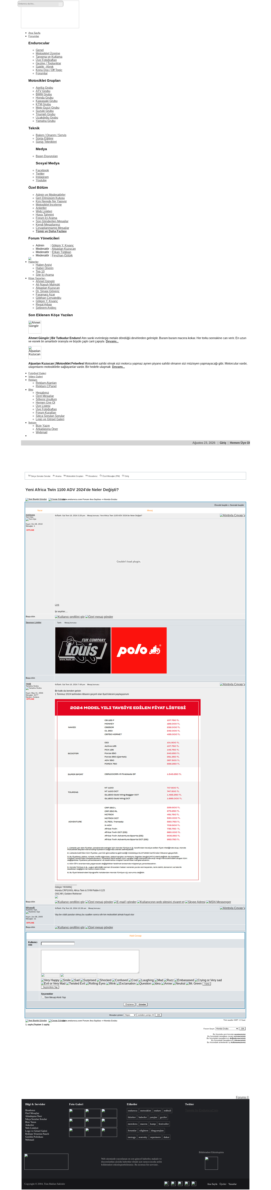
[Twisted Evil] (75, 983)
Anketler (41, 208)
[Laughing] (146, 980)
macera (143, 1123)
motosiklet (145, 1110)
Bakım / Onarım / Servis (51, 135)
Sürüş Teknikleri (46, 141)
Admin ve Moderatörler (50, 194)
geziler (163, 1117)
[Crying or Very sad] (208, 980)
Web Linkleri (44, 211)
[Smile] (65, 980)
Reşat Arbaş (44, 304)
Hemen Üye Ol (45, 402)
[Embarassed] (184, 980)
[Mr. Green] (194, 983)
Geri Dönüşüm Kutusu (50, 198)
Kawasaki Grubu (47, 101)
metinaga (30, 515)
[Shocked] (104, 980)
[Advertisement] (170, 10)
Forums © (242, 1097)
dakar (166, 1137)
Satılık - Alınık (44, 66)
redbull (167, 1110)
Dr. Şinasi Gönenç (48, 291)
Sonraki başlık (237, 505)
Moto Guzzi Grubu (47, 107)
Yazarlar (232, 1184)
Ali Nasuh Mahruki (48, 284)
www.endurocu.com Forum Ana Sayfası (81, 499)
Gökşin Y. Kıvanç (63, 245)
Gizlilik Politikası (34, 1136)
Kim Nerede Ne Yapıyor (51, 201)
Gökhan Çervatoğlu (48, 297)
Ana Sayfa (34, 32)
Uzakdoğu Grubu (47, 117)
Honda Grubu (44, 97)
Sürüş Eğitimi (44, 138)
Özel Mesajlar (45, 396)
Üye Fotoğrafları (46, 60)
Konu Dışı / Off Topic (49, 70)
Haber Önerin (44, 268)
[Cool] (133, 980)
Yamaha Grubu (45, 120)
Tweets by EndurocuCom (201, 1110)
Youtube (41, 180)
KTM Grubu (43, 104)
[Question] (143, 983)
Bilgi (30, 389)
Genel (40, 50)
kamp (153, 1123)
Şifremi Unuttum (46, 399)
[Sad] (75, 980)
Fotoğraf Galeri (37, 373)
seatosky (143, 1137)
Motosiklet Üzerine (48, 53)
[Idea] (156, 983)
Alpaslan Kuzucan (64, 248)
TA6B (28, 684)
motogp (132, 1137)
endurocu (132, 1110)
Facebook (42, 170)
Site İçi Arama (45, 274)
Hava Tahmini (45, 214)
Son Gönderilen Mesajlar (52, 221)
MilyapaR (30, 907)
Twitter (40, 173)
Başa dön (30, 616)
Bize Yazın (43, 425)
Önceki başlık (220, 505)
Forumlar (33, 36)
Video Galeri (35, 376)
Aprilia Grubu (44, 87)
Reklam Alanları (46, 382)
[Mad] (158, 980)
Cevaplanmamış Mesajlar (52, 227)
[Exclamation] (126, 983)
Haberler (33, 261)
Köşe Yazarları (36, 278)
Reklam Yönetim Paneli (37, 1133)
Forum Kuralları (46, 412)
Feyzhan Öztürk (62, 255)
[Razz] (169, 980)
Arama (58, 476)
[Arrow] (166, 983)
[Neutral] (179, 983)
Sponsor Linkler (33, 622)
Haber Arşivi (44, 264)
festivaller (164, 1123)
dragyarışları (157, 1130)
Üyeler (223, 1184)
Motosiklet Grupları (74, 476)
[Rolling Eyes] (95, 983)
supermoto (155, 1137)
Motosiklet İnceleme (49, 204)
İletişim (32, 422)
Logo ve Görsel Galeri (50, 419)
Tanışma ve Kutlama (49, 56)
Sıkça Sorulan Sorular (50, 415)
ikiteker (132, 1117)
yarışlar (153, 1117)
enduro (157, 1110)
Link (57, 605)
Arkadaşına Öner (47, 429)
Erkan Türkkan (61, 252)
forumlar (132, 1130)
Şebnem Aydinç (46, 307)
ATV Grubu (43, 91)
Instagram (42, 177)
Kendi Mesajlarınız (48, 224)
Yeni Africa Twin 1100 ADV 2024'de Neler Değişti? (72, 489)
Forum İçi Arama (46, 218)
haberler (143, 1117)
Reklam (32, 379)
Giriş (223, 442)
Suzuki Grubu (45, 111)
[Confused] (120, 980)
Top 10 (40, 271)
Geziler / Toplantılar (48, 63)
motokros (132, 1123)
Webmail (41, 432)
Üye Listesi (43, 405)
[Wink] (111, 983)
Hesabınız (42, 392)
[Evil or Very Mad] (53, 983)
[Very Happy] (50, 980)
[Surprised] (88, 980)
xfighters (143, 1130)
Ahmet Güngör (45, 281)
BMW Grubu (44, 94)
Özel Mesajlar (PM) (111, 476)
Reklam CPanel (46, 386)
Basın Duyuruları (47, 156)
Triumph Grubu (45, 114)
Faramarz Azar (45, 294)
